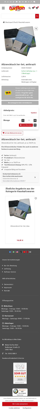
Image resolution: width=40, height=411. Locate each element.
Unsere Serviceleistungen (11, 260)
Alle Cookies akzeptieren (20, 404)
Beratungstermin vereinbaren (20, 103)
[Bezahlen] (29, 2)
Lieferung (7, 269)
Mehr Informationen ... (28, 400)
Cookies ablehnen (14, 408)
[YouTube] (16, 2)
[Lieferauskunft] (34, 2)
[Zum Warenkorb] (37, 8)
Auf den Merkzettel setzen (13, 133)
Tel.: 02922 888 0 (11, 353)
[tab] (20, 177)
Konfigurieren (27, 408)
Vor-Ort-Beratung (10, 266)
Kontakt (7, 291)
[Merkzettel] (35, 199)
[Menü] (26, 389)
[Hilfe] (25, 2)
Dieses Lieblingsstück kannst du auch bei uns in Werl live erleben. (25, 92)
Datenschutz (8, 284)
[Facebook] (5, 2)
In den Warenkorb (27, 125)
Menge (6, 120)
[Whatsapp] (8, 2)
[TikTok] (13, 2)
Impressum (8, 287)
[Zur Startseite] (4, 22)
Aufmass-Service (10, 272)
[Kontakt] (31, 2)
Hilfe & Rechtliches (8, 278)
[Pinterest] (19, 2)
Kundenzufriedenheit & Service (13, 358)
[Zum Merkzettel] (33, 8)
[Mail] (22, 2)
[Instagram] (10, 2)
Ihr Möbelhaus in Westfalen (11, 339)
